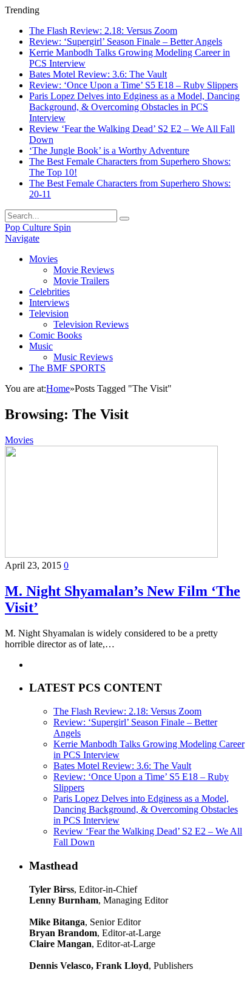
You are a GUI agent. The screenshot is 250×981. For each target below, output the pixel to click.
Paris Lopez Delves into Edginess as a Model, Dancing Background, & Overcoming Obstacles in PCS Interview (134, 107)
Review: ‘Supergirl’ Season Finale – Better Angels (125, 41)
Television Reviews (91, 324)
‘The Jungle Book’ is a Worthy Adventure (109, 150)
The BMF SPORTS (67, 368)
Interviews (49, 302)
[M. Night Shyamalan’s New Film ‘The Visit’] (111, 554)
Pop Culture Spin (38, 227)
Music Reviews (83, 357)
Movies (43, 259)
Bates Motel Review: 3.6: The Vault (98, 74)
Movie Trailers (81, 281)
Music (41, 346)
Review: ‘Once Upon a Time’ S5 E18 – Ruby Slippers (133, 85)
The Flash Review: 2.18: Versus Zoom (103, 30)
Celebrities (49, 291)
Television (49, 313)
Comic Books (55, 335)
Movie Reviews (83, 270)
